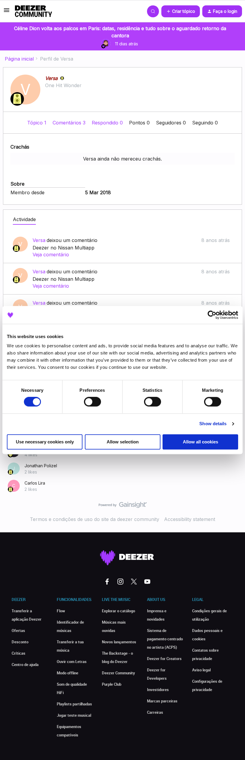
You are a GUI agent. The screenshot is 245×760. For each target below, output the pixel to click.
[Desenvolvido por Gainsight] (123, 506)
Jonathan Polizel (40, 465)
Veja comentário (51, 255)
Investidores (158, 689)
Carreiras (155, 712)
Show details (212, 423)
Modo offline (67, 673)
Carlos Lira (34, 482)
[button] (6, 12)
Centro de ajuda (25, 664)
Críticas (18, 653)
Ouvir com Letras (72, 661)
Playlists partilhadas (74, 704)
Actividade (24, 219)
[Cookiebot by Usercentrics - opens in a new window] (212, 314)
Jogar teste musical (74, 715)
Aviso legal (201, 670)
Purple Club (111, 684)
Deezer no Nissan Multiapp (63, 248)
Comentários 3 (70, 123)
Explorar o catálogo (118, 610)
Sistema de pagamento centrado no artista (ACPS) (165, 639)
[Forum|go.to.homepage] (33, 11)
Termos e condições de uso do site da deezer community (94, 519)
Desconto (20, 642)
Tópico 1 (37, 123)
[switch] (92, 402)
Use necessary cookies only (45, 441)
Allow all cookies (200, 441)
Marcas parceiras (162, 701)
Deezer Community (118, 673)
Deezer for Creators (164, 658)
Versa (51, 78)
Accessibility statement (189, 519)
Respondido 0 (108, 123)
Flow (61, 610)
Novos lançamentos (119, 642)
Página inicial (19, 59)
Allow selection (123, 441)
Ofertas (18, 630)
